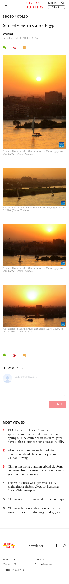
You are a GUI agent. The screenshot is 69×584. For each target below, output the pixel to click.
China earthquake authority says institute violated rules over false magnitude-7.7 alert (35, 510)
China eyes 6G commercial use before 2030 (36, 499)
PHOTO (8, 16)
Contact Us (10, 564)
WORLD (22, 16)
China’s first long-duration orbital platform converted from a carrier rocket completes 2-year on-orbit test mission (36, 470)
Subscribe (56, 7)
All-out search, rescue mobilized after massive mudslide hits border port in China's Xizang (32, 454)
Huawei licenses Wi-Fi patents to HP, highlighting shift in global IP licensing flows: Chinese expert (33, 486)
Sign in (52, 2)
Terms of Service (13, 570)
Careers (39, 559)
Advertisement (43, 564)
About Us (9, 559)
